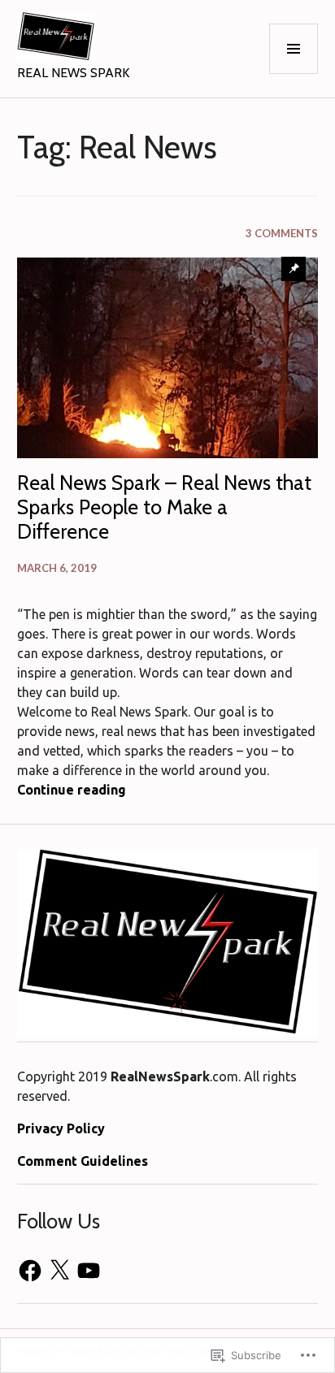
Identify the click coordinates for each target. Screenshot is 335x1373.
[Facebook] (30, 1271)
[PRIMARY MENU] (293, 49)
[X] (59, 1271)
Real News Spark (73, 72)
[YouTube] (89, 1271)
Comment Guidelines (82, 1161)
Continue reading (71, 789)
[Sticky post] (168, 358)
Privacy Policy (61, 1128)
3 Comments (282, 233)
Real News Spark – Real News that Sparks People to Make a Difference (164, 507)
